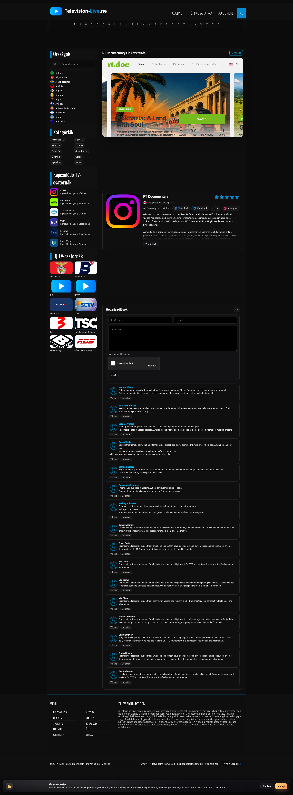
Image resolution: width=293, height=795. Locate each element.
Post (113, 375)
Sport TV (56, 151)
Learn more (219, 787)
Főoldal (176, 13)
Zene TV (79, 145)
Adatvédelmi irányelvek (162, 764)
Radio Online (225, 13)
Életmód (56, 157)
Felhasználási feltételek (190, 764)
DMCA (144, 764)
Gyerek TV (57, 162)
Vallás (78, 162)
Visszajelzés (211, 764)
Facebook (202, 208)
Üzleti (78, 157)
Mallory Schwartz (127, 503)
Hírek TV (56, 145)
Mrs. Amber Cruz (127, 405)
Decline (267, 786)
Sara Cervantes (126, 424)
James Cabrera (126, 467)
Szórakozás (81, 151)
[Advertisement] (146, 40)
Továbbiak (151, 244)
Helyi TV (79, 139)
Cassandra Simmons (129, 485)
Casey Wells (125, 442)
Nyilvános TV (58, 139)
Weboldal (183, 208)
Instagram (233, 208)
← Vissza (236, 53)
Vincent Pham (126, 387)
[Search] (55, 64)
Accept (281, 786)
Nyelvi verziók (232, 764)
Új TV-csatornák (201, 13)
